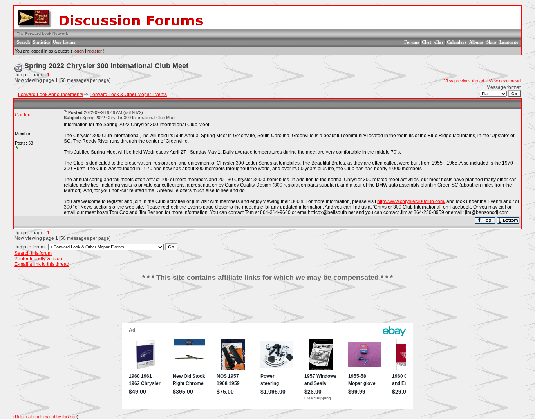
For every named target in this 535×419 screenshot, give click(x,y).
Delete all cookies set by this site (46, 416)
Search (23, 42)
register (94, 51)
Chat (426, 42)
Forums (411, 42)
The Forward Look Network (42, 33)
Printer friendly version (38, 258)
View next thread (505, 80)
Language (508, 42)
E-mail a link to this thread (41, 264)
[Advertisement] (267, 305)
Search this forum (33, 253)
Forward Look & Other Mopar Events (128, 94)
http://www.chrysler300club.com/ (411, 201)
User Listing (64, 42)
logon (79, 51)
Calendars (456, 42)
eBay (439, 42)
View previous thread (464, 80)
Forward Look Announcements (50, 94)
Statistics (41, 42)
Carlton (23, 115)
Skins (491, 42)
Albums (476, 42)
